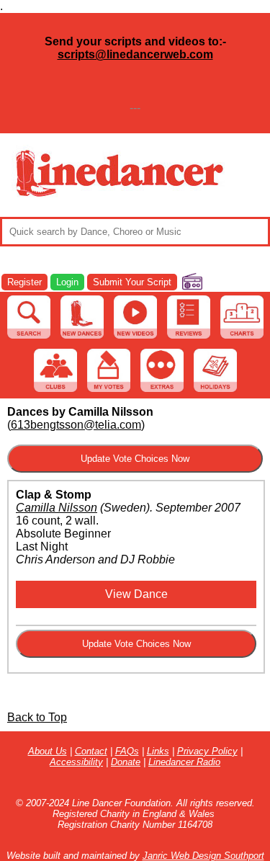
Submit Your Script (132, 282)
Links (158, 751)
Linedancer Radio (184, 762)
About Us (47, 751)
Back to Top (37, 717)
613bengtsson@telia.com (76, 425)
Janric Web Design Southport (203, 855)
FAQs (127, 751)
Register (24, 282)
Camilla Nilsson (56, 507)
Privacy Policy (207, 751)
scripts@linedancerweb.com (135, 54)
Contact (91, 751)
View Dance (136, 594)
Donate (125, 762)
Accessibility (76, 762)
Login (67, 282)
